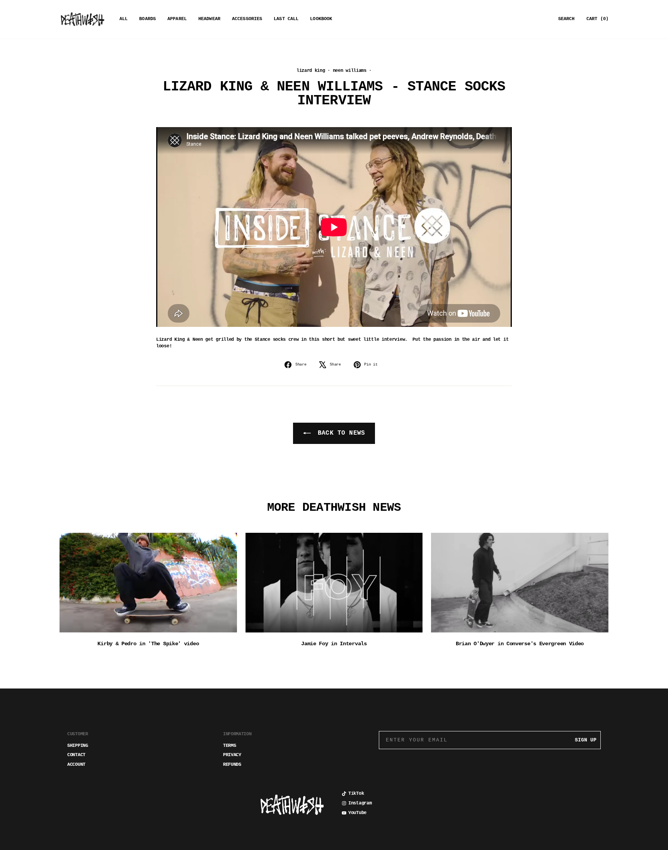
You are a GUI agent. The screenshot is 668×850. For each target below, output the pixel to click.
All (123, 19)
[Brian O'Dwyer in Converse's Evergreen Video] (519, 582)
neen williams (349, 70)
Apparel (177, 19)
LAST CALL (286, 19)
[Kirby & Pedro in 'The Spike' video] (148, 582)
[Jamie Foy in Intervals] (334, 582)
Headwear (209, 19)
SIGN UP (585, 740)
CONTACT (76, 755)
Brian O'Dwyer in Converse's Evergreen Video (520, 644)
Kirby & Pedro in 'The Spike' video (148, 644)
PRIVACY (232, 755)
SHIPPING (77, 745)
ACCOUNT (76, 764)
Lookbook (321, 19)
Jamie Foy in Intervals (333, 644)
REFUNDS (232, 764)
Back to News (339, 433)
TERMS (229, 745)
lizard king (311, 70)
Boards (147, 19)
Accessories (247, 19)
